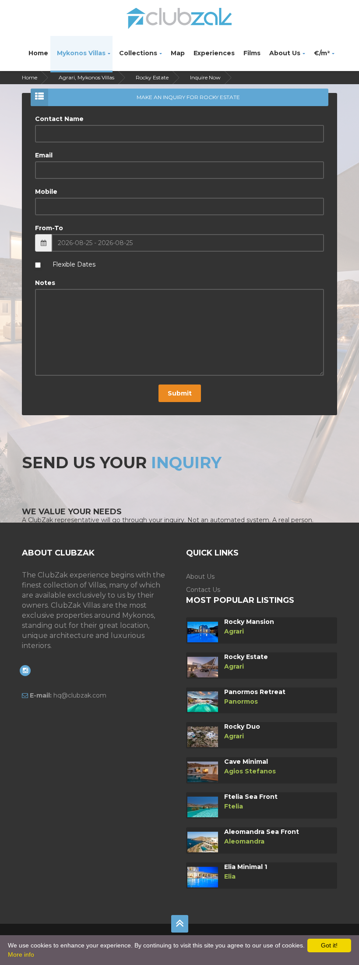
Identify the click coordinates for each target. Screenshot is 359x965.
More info (21, 954)
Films (251, 53)
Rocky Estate (152, 77)
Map (178, 53)
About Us (284, 53)
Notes (45, 283)
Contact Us (203, 590)
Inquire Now (205, 77)
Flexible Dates (74, 264)
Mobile (46, 192)
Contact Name (59, 119)
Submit (180, 393)
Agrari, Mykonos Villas (86, 77)
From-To (49, 228)
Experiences (214, 53)
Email (44, 155)
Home (38, 53)
